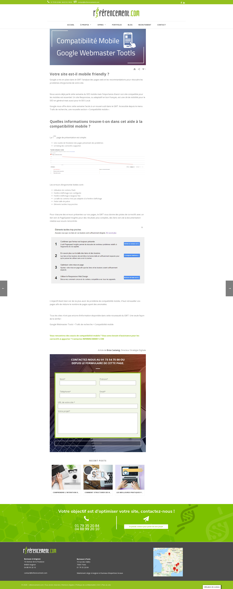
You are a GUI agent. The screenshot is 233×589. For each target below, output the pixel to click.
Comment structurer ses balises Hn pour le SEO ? (99, 492)
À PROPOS (84, 25)
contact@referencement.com (88, 2)
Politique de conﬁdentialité (85, 585)
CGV (98, 585)
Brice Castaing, (113, 350)
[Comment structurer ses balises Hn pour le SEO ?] (98, 477)
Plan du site (106, 585)
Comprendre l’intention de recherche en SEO (67, 492)
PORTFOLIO (117, 25)
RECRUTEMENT (144, 25)
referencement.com (36, 585)
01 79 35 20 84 (87, 525)
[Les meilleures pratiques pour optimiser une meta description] (129, 477)
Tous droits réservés (52, 585)
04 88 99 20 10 (87, 529)
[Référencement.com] (116, 12)
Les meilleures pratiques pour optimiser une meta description (130, 492)
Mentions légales (68, 585)
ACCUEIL (70, 25)
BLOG (130, 25)
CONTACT (161, 25)
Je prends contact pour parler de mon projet (146, 526)
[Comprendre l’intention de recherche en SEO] (66, 477)
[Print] (135, 69)
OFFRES (100, 25)
